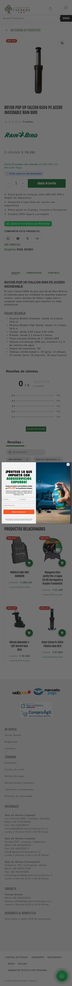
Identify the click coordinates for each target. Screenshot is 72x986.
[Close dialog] (68, 464)
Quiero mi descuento (19, 512)
